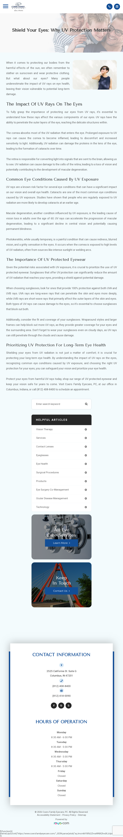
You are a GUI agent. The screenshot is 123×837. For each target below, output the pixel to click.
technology (42, 507)
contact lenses (45, 446)
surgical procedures (47, 472)
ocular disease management (52, 498)
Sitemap (82, 815)
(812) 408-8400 (61, 686)
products (41, 481)
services (41, 437)
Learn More (60, 542)
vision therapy (44, 429)
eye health (42, 463)
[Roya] (61, 823)
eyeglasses (42, 455)
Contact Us (60, 590)
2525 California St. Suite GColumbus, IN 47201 (61, 673)
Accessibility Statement (48, 815)
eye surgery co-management (52, 489)
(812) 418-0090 (61, 695)
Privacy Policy (69, 815)
